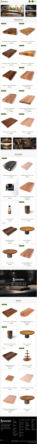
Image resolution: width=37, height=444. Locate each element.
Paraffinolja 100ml (9, 219)
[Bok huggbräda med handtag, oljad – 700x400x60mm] (27, 187)
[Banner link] (12, 11)
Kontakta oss (34, 442)
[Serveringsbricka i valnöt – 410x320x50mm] (9, 230)
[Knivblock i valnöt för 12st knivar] (27, 209)
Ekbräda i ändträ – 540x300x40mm (27, 63)
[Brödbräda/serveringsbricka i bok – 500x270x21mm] (27, 312)
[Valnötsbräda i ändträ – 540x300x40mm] (9, 31)
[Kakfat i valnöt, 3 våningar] (27, 355)
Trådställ (26, 422)
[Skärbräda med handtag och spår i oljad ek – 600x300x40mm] (27, 98)
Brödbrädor (15, 435)
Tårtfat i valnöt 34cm (27, 240)
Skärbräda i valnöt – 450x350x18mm (9, 131)
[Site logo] (4, 1)
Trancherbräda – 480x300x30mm (27, 131)
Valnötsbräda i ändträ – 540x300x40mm (9, 41)
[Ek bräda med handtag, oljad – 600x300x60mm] (27, 253)
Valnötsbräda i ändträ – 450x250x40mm (9, 63)
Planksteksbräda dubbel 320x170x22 (10, 175)
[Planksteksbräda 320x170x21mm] (27, 165)
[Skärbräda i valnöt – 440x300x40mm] (9, 75)
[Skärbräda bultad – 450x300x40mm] (27, 378)
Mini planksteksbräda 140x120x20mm (10, 196)
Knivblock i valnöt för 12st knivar (27, 219)
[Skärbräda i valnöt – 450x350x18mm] (9, 122)
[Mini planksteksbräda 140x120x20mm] (9, 187)
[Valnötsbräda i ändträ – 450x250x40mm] (9, 53)
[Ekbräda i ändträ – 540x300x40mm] (27, 53)
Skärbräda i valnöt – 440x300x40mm (9, 85)
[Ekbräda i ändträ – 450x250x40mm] (27, 31)
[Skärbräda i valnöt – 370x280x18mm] (9, 312)
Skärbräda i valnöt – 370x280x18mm (10, 321)
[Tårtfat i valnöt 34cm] (27, 230)
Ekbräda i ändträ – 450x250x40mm (27, 41)
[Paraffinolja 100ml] (9, 209)
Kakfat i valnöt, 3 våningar (27, 365)
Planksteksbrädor (16, 433)
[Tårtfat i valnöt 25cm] (9, 253)
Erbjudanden (27, 425)
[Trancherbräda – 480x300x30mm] (27, 122)
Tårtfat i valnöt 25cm (10, 262)
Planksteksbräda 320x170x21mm (27, 175)
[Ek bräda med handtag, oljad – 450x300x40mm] (27, 75)
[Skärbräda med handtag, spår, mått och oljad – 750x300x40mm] (9, 399)
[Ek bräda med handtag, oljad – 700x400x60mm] (9, 98)
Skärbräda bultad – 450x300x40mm (27, 387)
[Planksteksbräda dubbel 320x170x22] (9, 165)
